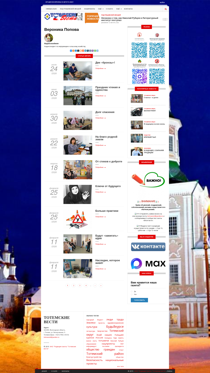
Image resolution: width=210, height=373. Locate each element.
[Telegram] (97, 51)
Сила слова (107, 17)
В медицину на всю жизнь (154, 124)
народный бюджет (94, 320)
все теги (120, 366)
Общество (147, 135)
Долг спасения (104, 112)
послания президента (113, 346)
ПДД (115, 338)
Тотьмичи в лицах (149, 95)
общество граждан (100, 349)
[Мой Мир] (76, 51)
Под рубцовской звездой (70, 9)
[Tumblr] (90, 51)
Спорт (121, 350)
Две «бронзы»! (105, 62)
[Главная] (63, 16)
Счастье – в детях (151, 97)
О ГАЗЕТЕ (109, 9)
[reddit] (83, 51)
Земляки (90, 322)
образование (91, 344)
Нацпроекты (89, 9)
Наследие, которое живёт (107, 261)
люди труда (115, 319)
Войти (162, 2)
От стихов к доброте (108, 161)
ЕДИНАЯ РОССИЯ (94, 338)
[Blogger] (81, 51)
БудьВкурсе (115, 326)
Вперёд (166, 19)
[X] (78, 51)
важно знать (91, 341)
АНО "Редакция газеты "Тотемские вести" (150, 371)
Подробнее (99, 68)
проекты (101, 323)
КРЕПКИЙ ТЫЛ (150, 137)
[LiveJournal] (88, 51)
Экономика (147, 148)
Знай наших (104, 334)
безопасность (94, 360)
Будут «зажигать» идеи (106, 237)
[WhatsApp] (95, 51)
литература (90, 331)
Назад (164, 19)
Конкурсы (108, 338)
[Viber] (93, 51)
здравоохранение (116, 323)
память (121, 338)
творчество (102, 331)
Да (135, 291)
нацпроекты (108, 343)
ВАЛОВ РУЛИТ (150, 110)
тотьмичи (103, 340)
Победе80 (119, 335)
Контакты (128, 9)
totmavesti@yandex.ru (155, 216)
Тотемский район (105, 353)
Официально (51, 9)
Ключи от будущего (108, 186)
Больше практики (106, 211)
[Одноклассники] (73, 51)
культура (91, 326)
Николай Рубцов (117, 341)
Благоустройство (94, 357)
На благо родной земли (106, 138)
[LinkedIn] (85, 51)
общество (120, 357)
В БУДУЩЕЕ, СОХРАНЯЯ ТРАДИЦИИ (154, 151)
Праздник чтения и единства (107, 88)
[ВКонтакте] (71, 51)
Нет (135, 294)
